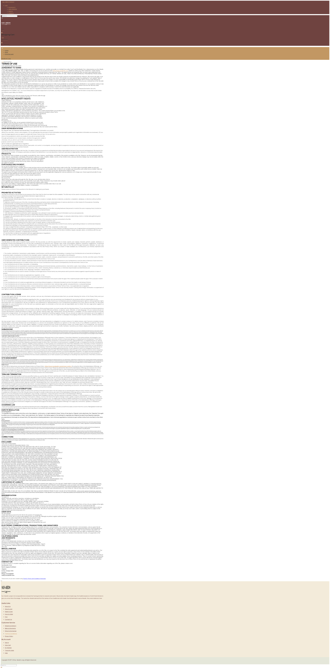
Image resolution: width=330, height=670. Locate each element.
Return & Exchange (10, 631)
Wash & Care (9, 612)
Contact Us (11, 13)
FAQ (6, 617)
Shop (6, 52)
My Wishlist (12, 7)
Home (6, 50)
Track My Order (9, 650)
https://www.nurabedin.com (60, 70)
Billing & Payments (10, 628)
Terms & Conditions (11, 634)
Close (3, 37)
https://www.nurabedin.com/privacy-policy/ (58, 366)
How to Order (9, 614)
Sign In (7, 642)
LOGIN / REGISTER (12, 9)
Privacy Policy (9, 636)
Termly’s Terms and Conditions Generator (34, 578)
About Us (10, 11)
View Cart (8, 645)
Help (6, 653)
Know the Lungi (9, 54)
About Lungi (8, 609)
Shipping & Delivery (10, 626)
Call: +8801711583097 (8, 2)
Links (6, 5)
